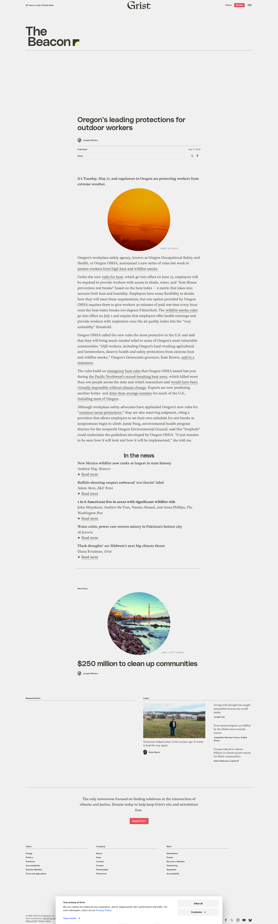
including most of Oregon (98, 399)
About (99, 853)
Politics (29, 857)
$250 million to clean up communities (137, 663)
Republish (171, 869)
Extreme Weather (34, 869)
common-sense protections (100, 412)
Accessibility (173, 873)
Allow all (198, 903)
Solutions (30, 861)
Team (98, 857)
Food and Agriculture (36, 873)
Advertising (172, 865)
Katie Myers (154, 752)
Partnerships (102, 869)
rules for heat (112, 277)
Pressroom (101, 873)
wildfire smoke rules (181, 310)
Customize (196, 912)
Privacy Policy (45, 921)
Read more (89, 474)
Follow (228, 5)
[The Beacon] (52, 36)
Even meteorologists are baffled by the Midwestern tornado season (232, 729)
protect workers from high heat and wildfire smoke (117, 269)
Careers (100, 865)
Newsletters (172, 853)
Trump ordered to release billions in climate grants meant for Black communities (232, 753)
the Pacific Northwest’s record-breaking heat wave (128, 377)
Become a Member (176, 861)
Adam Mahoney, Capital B (226, 761)
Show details (69, 918)
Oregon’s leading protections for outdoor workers (131, 123)
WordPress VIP (49, 918)
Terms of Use (31, 921)
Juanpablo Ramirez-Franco (227, 737)
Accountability (33, 865)
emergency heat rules (123, 371)
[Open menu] (249, 5)
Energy (29, 853)
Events (170, 857)
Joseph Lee (219, 717)
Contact (100, 861)
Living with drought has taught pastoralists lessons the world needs (232, 708)
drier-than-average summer (130, 393)
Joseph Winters (90, 140)
